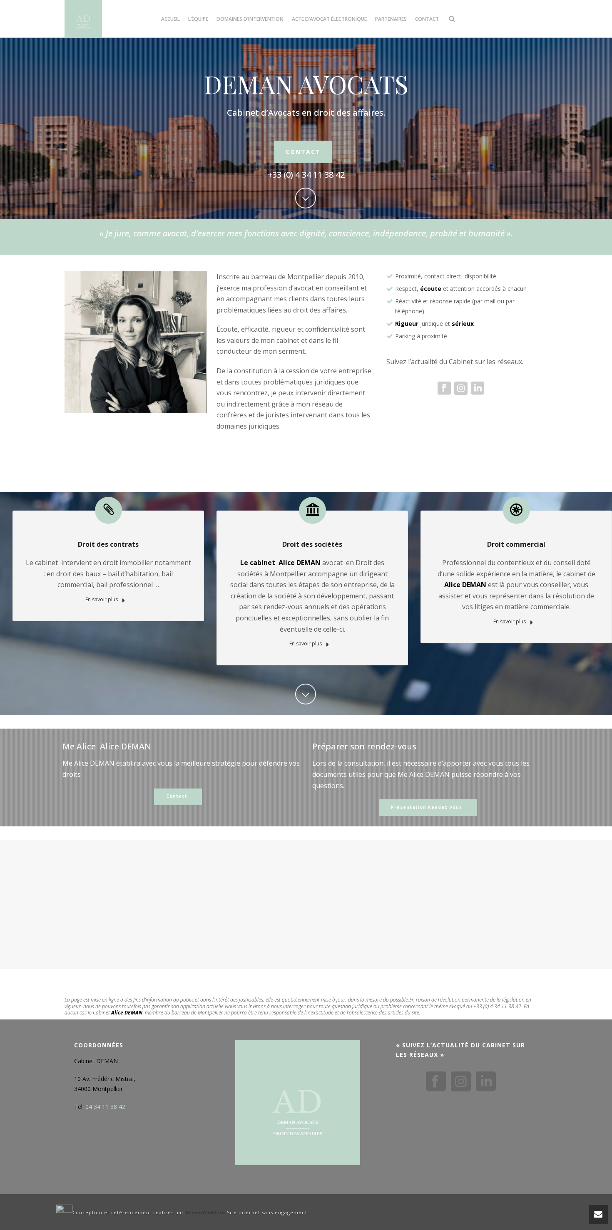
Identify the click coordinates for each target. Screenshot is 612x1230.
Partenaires (391, 18)
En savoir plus (102, 599)
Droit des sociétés (312, 544)
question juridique (352, 1006)
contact (427, 18)
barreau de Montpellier (197, 1012)
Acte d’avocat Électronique (329, 18)
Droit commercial (516, 544)
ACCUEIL (170, 18)
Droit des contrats (108, 544)
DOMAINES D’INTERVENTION (250, 18)
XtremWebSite (205, 1212)
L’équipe (198, 18)
